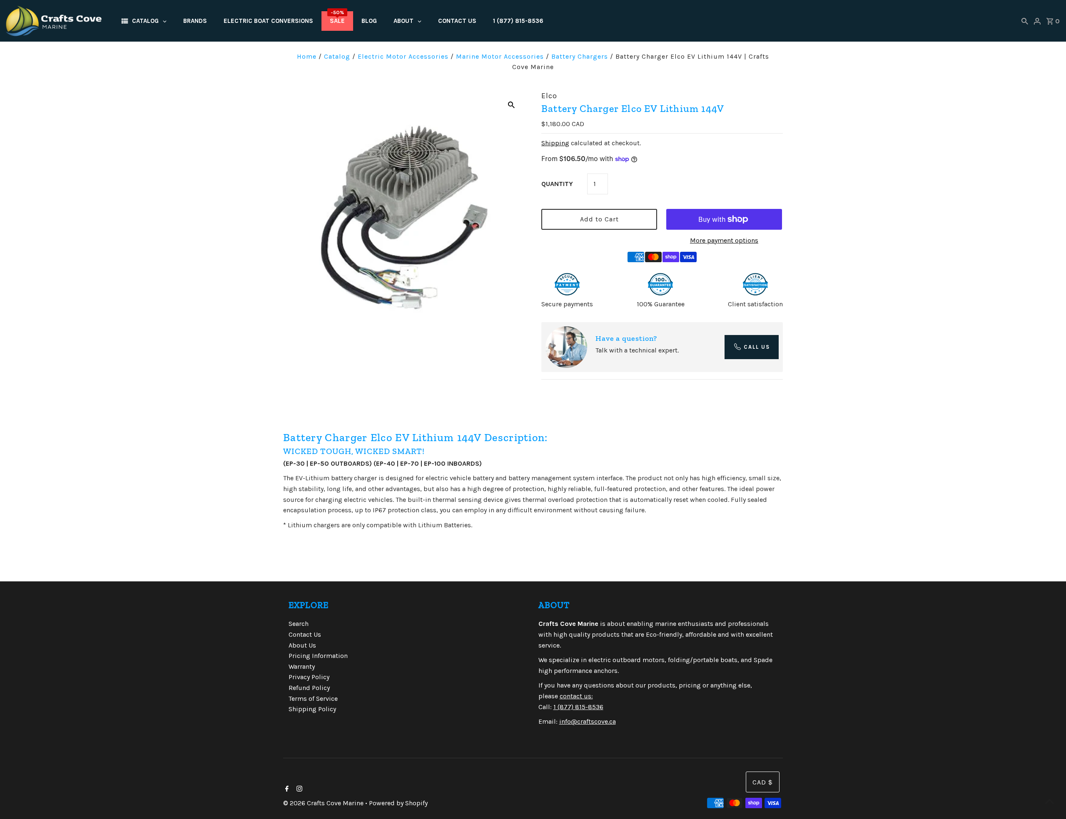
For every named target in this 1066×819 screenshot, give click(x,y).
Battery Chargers (579, 56)
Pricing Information (318, 656)
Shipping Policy (312, 709)
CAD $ (762, 782)
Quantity (557, 184)
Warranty (302, 666)
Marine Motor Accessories (500, 56)
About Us (302, 645)
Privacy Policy (309, 677)
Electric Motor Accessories (403, 56)
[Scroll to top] (1049, 802)
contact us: (576, 696)
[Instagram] (298, 789)
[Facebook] (286, 789)
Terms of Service (313, 698)
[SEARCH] (1024, 20)
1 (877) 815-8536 (578, 707)
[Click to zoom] (511, 104)
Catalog (337, 56)
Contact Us (305, 634)
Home (306, 56)
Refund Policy (309, 688)
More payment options (724, 240)
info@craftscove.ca (587, 721)
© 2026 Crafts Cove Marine (324, 803)
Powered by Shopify (398, 803)
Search (299, 624)
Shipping (555, 143)
